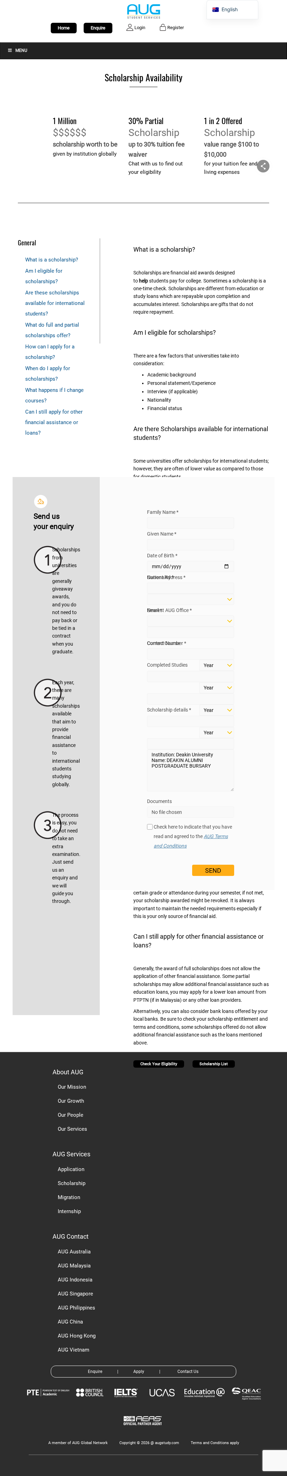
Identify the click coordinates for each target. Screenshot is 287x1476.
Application (71, 1169)
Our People (70, 1115)
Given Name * (161, 534)
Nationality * (160, 577)
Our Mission (72, 1087)
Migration (69, 1197)
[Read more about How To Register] (144, 1430)
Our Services (72, 1129)
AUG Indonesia (75, 1280)
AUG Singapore (75, 1294)
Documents (159, 801)
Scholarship (71, 1183)
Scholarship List (214, 1064)
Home (64, 27)
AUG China (70, 1322)
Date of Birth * (162, 555)
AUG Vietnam (73, 1350)
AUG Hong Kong (77, 1336)
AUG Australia (74, 1252)
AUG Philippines (76, 1308)
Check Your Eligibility (158, 1064)
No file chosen (167, 812)
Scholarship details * (169, 710)
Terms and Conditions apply (215, 1443)
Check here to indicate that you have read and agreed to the (193, 836)
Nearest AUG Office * (169, 610)
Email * (154, 610)
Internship (69, 1211)
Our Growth (71, 1101)
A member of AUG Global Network (78, 1443)
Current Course (163, 643)
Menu (21, 50)
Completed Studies (167, 665)
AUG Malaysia (74, 1266)
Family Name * (162, 512)
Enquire (98, 27)
